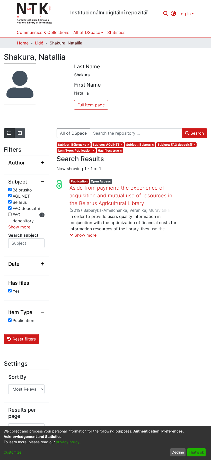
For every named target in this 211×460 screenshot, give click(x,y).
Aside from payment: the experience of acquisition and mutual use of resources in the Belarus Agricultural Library (120, 195)
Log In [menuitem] (185, 13)
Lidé (39, 42)
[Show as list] (9, 133)
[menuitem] (173, 14)
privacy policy (68, 442)
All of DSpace (73, 133)
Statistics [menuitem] (116, 32)
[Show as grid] (19, 133)
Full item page (91, 104)
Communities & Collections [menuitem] (43, 32)
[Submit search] (165, 14)
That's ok (196, 452)
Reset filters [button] (23, 339)
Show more (19, 226)
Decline (178, 452)
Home (23, 42)
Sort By (17, 377)
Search (196, 133)
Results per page (22, 413)
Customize (12, 452)
